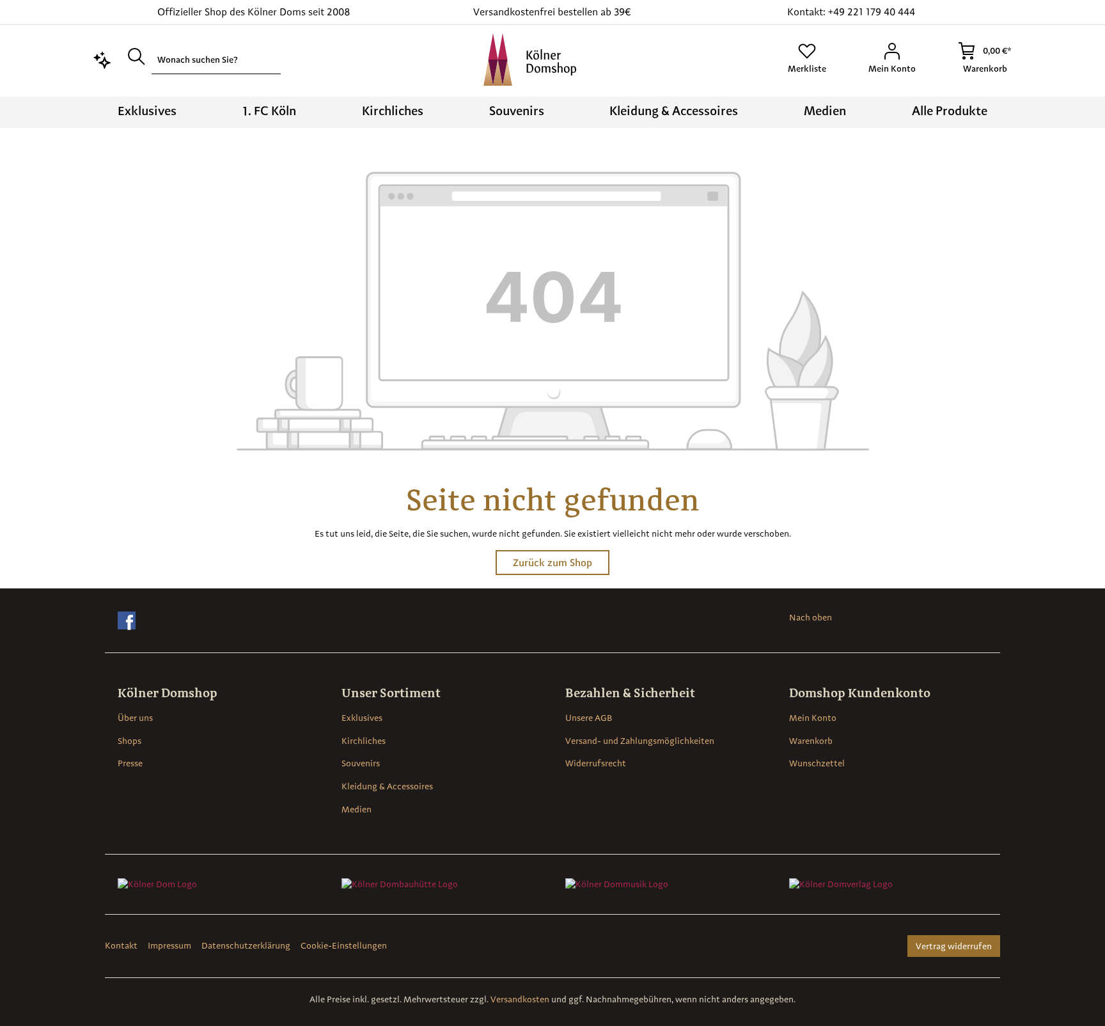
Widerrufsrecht (595, 763)
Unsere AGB (589, 718)
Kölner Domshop (167, 692)
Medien (356, 809)
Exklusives (361, 718)
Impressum (169, 945)
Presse (130, 763)
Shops (129, 741)
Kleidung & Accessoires (387, 786)
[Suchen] (136, 56)
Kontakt (121, 945)
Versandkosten (519, 999)
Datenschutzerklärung (245, 945)
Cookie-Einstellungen (344, 945)
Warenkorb (811, 741)
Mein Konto (812, 718)
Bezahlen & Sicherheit (630, 692)
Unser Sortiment (391, 692)
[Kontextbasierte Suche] (102, 58)
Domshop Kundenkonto (859, 692)
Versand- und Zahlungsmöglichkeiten (639, 741)
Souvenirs (360, 763)
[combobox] (216, 59)
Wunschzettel (817, 763)
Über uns (135, 718)
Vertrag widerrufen (954, 946)
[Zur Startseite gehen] (530, 59)
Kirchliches (363, 741)
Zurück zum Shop (552, 562)
